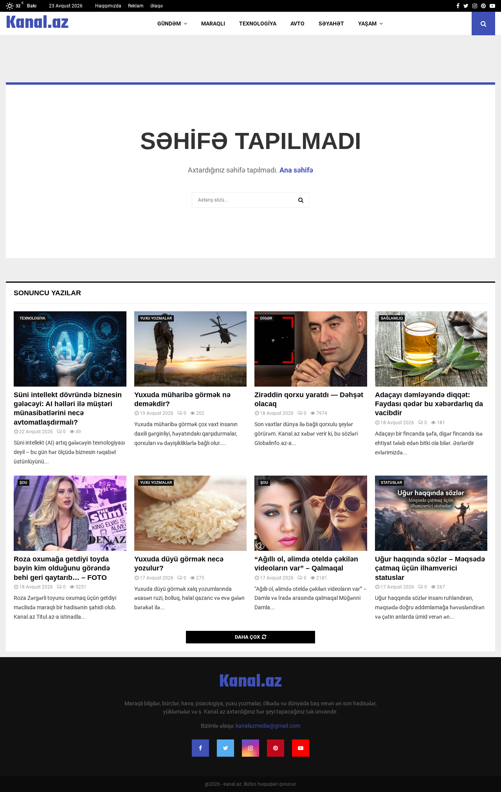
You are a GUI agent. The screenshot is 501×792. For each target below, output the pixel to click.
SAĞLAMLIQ (392, 318)
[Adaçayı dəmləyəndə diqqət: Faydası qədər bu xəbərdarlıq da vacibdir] (431, 349)
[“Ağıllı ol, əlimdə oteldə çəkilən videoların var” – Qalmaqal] (310, 513)
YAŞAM (367, 23)
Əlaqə (156, 6)
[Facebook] (200, 748)
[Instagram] (250, 748)
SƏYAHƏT (331, 23)
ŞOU (23, 482)
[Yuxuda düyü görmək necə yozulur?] (190, 513)
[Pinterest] (275, 748)
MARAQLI (213, 23)
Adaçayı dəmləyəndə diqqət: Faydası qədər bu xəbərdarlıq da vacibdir (429, 404)
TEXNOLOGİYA (257, 23)
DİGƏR (266, 318)
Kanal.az (37, 23)
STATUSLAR (391, 482)
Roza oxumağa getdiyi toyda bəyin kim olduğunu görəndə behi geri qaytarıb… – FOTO (62, 568)
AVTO (297, 23)
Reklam (136, 6)
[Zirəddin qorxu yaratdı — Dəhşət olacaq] (310, 349)
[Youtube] (300, 748)
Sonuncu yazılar (47, 293)
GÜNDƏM (169, 23)
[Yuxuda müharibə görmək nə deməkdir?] (190, 349)
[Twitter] (225, 748)
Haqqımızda (108, 6)
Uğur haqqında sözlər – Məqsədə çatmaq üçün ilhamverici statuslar (430, 568)
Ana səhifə (296, 170)
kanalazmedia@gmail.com (268, 726)
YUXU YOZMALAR (156, 318)
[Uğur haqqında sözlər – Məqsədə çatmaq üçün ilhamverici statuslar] (431, 513)
